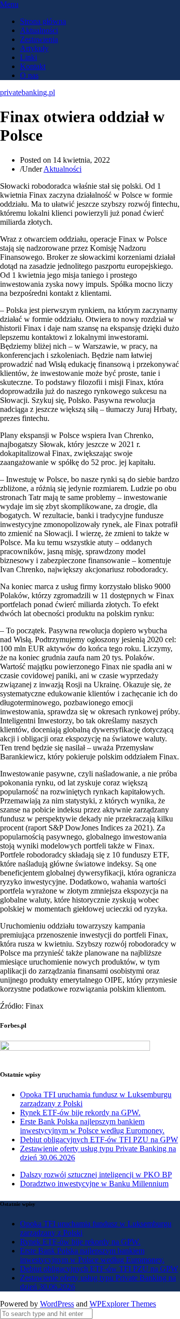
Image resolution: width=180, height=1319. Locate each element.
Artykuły (34, 48)
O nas (29, 75)
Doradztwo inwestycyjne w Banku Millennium (94, 1183)
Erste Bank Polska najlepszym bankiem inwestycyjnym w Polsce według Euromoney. (92, 1126)
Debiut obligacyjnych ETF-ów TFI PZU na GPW (99, 1139)
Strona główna (43, 21)
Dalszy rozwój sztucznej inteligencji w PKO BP (96, 1174)
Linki (28, 57)
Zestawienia (39, 39)
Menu (9, 4)
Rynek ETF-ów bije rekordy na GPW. (80, 1112)
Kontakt (33, 66)
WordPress (57, 1303)
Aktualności (39, 30)
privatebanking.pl (27, 92)
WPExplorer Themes (123, 1303)
